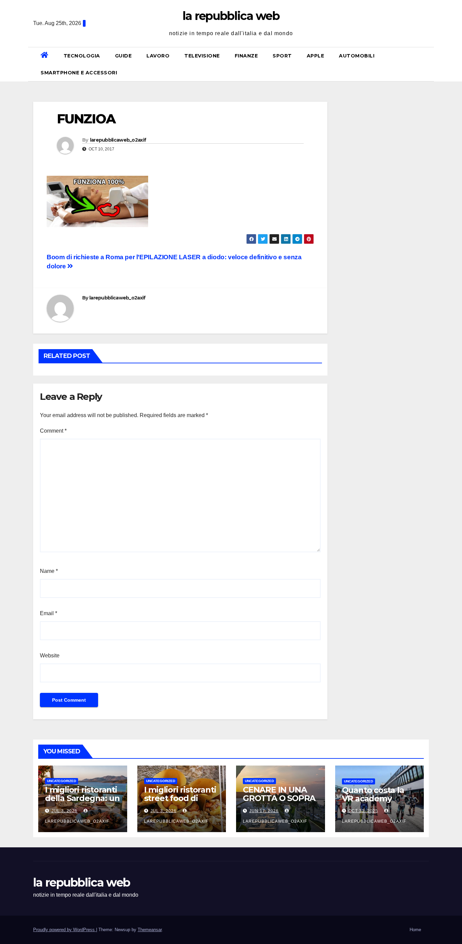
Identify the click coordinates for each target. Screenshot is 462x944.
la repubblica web (231, 16)
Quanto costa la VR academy (373, 794)
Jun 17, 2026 (264, 810)
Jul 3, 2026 (64, 810)
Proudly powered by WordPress (64, 929)
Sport (282, 56)
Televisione (202, 56)
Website (50, 655)
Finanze (246, 56)
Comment (53, 431)
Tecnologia (82, 56)
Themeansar (150, 929)
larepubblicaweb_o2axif (118, 140)
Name (49, 571)
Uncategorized (61, 781)
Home (415, 929)
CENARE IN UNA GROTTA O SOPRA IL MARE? (279, 798)
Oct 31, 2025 (363, 810)
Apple (315, 56)
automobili (356, 56)
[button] (426, 64)
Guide (123, 56)
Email (48, 613)
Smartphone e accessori (79, 73)
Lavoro (157, 56)
